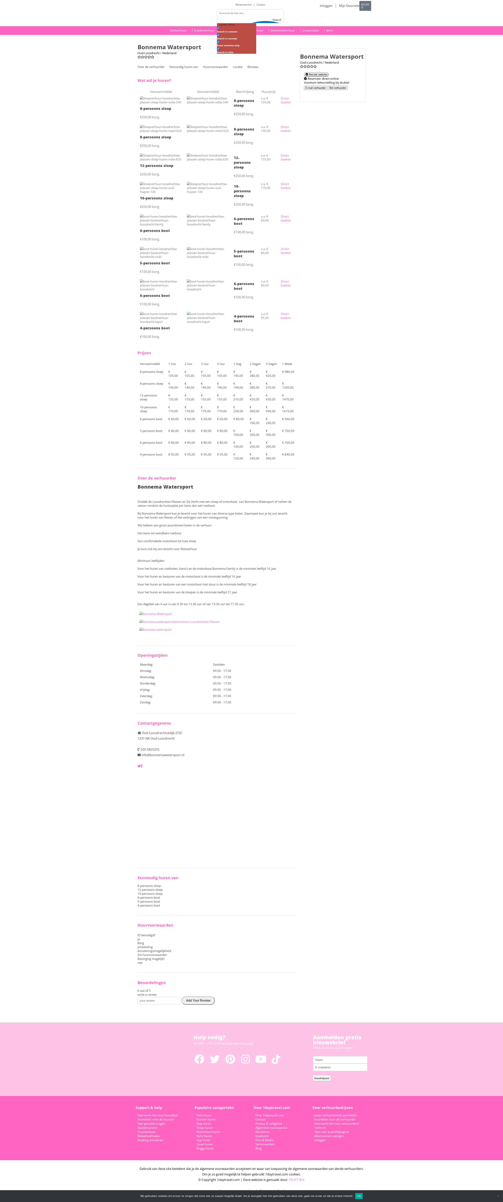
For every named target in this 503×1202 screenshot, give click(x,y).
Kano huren (204, 1136)
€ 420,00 (270, 374)
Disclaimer (262, 1132)
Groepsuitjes (310, 30)
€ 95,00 (173, 454)
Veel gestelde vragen (151, 1123)
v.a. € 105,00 (266, 100)
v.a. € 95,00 (265, 316)
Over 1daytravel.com (269, 1115)
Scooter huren (206, 1119)
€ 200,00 (254, 433)
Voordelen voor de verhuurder (335, 1119)
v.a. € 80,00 (265, 251)
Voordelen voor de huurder (156, 1119)
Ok (359, 1195)
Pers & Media (264, 1140)
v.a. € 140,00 (266, 129)
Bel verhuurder (338, 87)
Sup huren (203, 1140)
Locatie (237, 67)
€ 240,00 (270, 421)
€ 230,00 (238, 409)
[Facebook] (199, 1059)
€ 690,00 (270, 409)
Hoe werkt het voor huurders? (158, 1115)
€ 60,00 (173, 419)
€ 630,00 (270, 397)
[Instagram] (245, 1059)
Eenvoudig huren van (183, 67)
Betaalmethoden (149, 1136)
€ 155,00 (173, 397)
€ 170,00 (173, 409)
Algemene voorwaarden (271, 1128)
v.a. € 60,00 (265, 218)
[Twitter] (215, 1059)
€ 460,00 (254, 409)
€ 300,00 (270, 433)
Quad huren (204, 1144)
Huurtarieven (146, 1132)
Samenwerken (265, 1144)
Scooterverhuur (204, 30)
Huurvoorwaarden (215, 67)
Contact (261, 4)
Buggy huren (205, 1148)
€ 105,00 (173, 374)
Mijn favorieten (350, 6)
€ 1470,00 (288, 397)
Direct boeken (286, 100)
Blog (258, 1148)
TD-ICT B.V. (297, 1180)
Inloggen (326, 6)
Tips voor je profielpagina (331, 1132)
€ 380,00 (254, 385)
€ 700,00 (288, 431)
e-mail (249, 1043)
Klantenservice (244, 4)
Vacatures (262, 1136)
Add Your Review (198, 1000)
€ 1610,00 (288, 409)
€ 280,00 (254, 374)
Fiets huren (204, 1115)
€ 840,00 (288, 454)
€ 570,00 (270, 385)
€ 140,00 (238, 374)
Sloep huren (204, 1128)
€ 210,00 (238, 397)
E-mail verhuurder (316, 87)
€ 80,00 (238, 419)
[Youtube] (261, 1059)
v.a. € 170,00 (266, 186)
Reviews (252, 67)
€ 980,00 (288, 372)
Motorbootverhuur (283, 30)
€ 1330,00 (288, 385)
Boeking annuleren (150, 1140)
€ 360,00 (270, 456)
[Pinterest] (230, 1059)
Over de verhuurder (151, 67)
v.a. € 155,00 (266, 157)
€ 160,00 (254, 421)
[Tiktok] (276, 1059)
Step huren (203, 1123)
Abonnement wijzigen (329, 1136)
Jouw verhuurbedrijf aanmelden (335, 1115)
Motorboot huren (208, 1132)
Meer (329, 30)
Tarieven (320, 1128)
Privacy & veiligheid (268, 1123)
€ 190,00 (238, 385)
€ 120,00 (238, 456)
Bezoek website (317, 74)
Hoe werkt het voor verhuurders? (336, 1123)
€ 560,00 (288, 419)
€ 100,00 (238, 433)
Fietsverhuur (178, 30)
